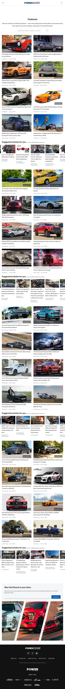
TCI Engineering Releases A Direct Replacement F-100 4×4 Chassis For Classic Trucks (23, 565)
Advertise (51, 658)
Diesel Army (35, 301)
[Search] (47, 30)
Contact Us (22, 658)
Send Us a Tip (32, 658)
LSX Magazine (21, 163)
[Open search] (61, 2)
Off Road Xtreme (22, 573)
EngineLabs (35, 165)
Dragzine (5, 160)
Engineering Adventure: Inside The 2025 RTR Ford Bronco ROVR (52, 562)
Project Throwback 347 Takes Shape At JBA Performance (22, 291)
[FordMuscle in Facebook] (32, 653)
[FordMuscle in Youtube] (36, 653)
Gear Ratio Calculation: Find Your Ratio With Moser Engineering (22, 157)
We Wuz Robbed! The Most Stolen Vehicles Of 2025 (23, 428)
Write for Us (42, 658)
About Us (13, 658)
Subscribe (56, 597)
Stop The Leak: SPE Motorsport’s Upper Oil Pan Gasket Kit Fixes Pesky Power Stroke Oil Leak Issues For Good (37, 293)
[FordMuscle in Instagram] (28, 653)
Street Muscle (21, 434)
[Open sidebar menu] (3, 3)
